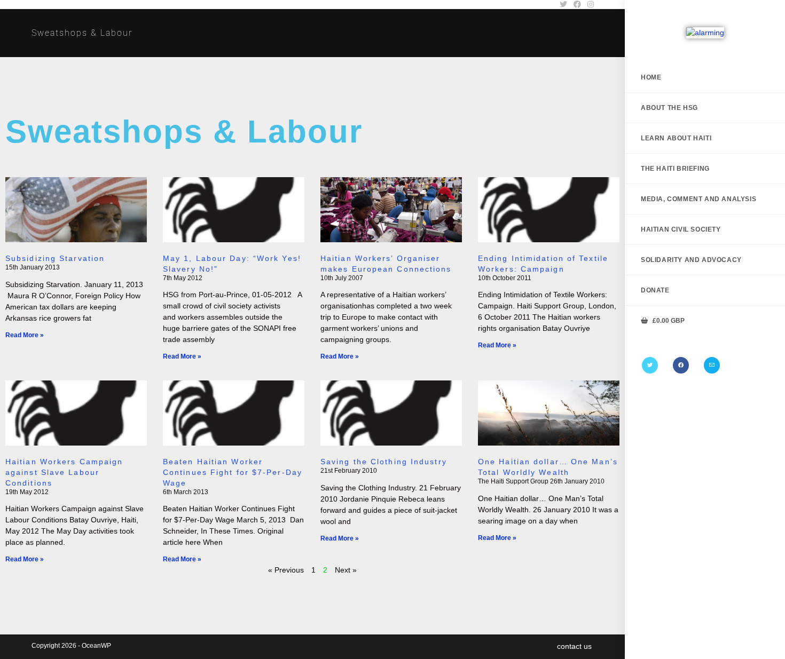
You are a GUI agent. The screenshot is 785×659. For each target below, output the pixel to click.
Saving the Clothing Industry (383, 461)
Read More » (24, 335)
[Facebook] (681, 365)
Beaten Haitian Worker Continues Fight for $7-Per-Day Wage (232, 472)
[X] (650, 365)
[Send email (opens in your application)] (712, 365)
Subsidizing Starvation (55, 258)
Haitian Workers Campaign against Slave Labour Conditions (64, 472)
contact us (574, 646)
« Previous (286, 570)
